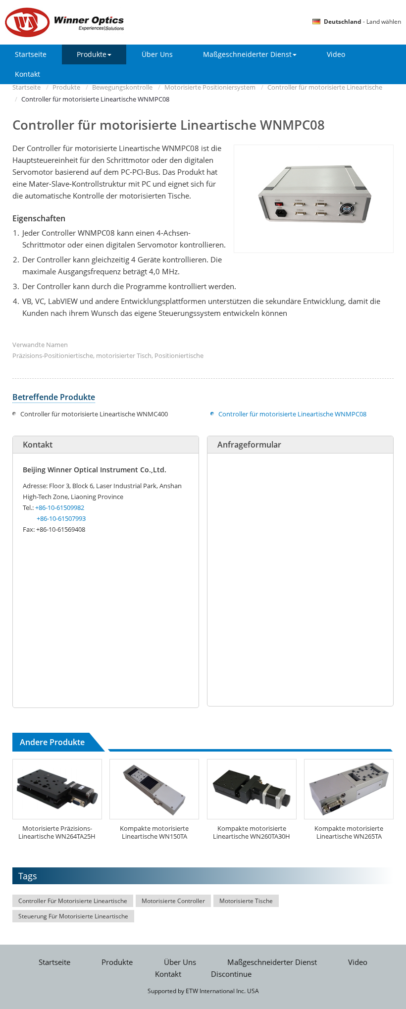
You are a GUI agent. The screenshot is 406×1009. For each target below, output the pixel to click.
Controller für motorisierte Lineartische (324, 87)
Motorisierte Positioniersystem (209, 87)
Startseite (31, 54)
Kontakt (27, 74)
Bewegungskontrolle (122, 87)
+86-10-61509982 (59, 507)
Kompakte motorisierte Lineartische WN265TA (348, 832)
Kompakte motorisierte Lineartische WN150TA (154, 832)
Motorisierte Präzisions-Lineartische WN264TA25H (57, 832)
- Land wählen (362, 21)
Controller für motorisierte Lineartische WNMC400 (94, 413)
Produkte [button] (91, 54)
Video (336, 54)
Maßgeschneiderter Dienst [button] (247, 54)
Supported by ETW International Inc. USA (203, 991)
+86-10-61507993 (61, 518)
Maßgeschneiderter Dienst (272, 962)
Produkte (66, 87)
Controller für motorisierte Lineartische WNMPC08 (292, 413)
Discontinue (231, 974)
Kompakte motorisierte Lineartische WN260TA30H (251, 832)
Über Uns (157, 54)
